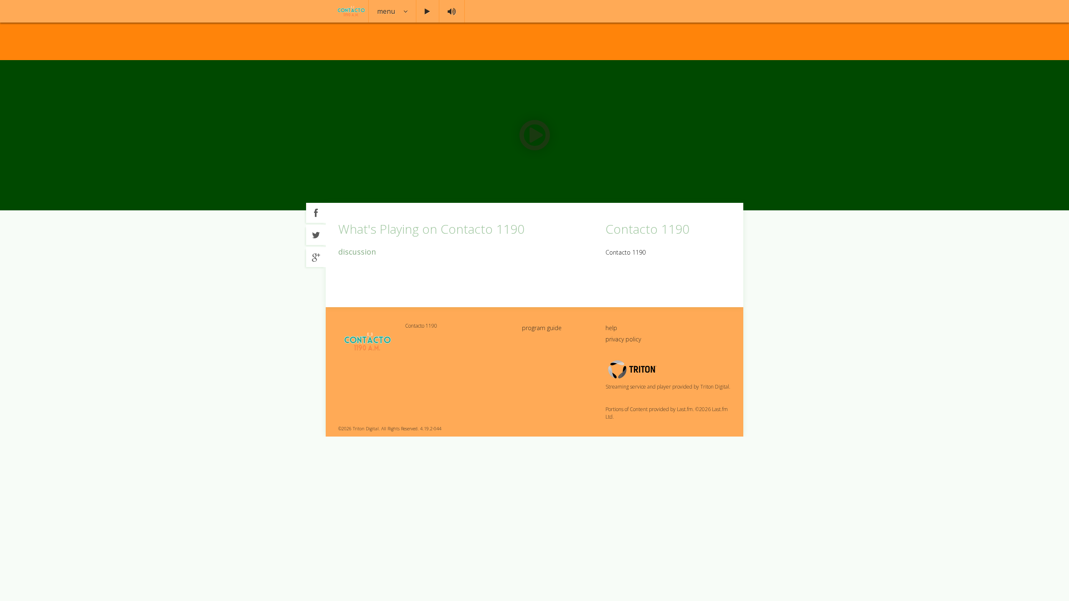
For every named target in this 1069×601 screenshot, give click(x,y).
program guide (542, 328)
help (611, 328)
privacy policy (623, 339)
